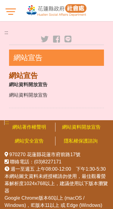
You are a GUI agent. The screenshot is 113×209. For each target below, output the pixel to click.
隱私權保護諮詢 (81, 140)
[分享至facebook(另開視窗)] (57, 39)
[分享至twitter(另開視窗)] (45, 39)
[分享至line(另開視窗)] (68, 39)
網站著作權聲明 (29, 127)
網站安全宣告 (29, 140)
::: (6, 32)
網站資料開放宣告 (81, 127)
